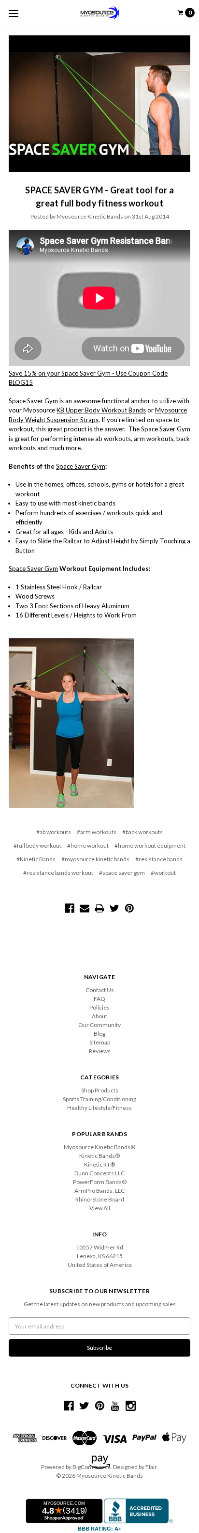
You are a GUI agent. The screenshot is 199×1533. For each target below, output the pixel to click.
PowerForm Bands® (100, 1181)
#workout (163, 872)
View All (99, 1208)
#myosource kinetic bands (95, 859)
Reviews (100, 1051)
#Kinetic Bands (36, 859)
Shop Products (99, 1090)
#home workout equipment (149, 845)
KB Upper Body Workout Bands (101, 410)
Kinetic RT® (99, 1164)
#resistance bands (159, 859)
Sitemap (99, 1042)
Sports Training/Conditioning (99, 1099)
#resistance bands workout (58, 872)
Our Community (99, 1024)
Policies (99, 1007)
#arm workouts (96, 832)
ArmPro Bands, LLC (99, 1190)
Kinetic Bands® (99, 1155)
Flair (150, 1466)
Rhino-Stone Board (99, 1199)
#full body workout (37, 845)
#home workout (88, 845)
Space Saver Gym (80, 466)
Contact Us (99, 990)
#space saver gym (122, 872)
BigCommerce (91, 1466)
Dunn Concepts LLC (99, 1173)
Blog (99, 1033)
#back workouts (142, 832)
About (99, 1016)
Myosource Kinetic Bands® (99, 1147)
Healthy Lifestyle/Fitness (99, 1107)
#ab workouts (53, 832)
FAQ (99, 998)
